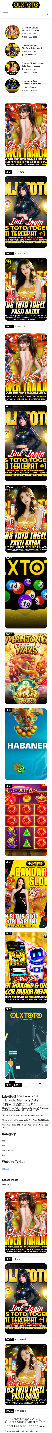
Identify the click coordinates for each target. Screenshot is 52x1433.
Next (40, 1083)
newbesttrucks (30, 34)
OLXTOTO (35, 1418)
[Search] (48, 14)
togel (9, 253)
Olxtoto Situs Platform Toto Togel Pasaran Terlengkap (33, 66)
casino (4, 1141)
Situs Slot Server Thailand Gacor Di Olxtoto (30, 30)
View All (5, 1185)
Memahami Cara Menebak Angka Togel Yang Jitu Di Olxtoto (32, 84)
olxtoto (5, 1168)
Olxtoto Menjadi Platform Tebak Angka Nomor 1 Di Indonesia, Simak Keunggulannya (32, 49)
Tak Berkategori (8, 1150)
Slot (9, 172)
